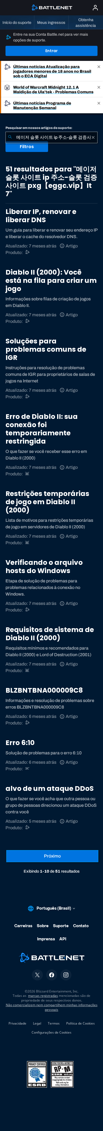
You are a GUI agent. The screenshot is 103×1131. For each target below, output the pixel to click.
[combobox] (51, 137)
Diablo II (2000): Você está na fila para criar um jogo (51, 280)
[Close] (99, 71)
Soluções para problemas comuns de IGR (45, 349)
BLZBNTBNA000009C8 (44, 690)
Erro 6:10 (20, 743)
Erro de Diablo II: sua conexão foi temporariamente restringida (41, 429)
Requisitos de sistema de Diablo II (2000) (49, 634)
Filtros (27, 146)
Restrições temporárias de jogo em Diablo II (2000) (47, 502)
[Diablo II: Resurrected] (28, 474)
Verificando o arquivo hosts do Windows (44, 567)
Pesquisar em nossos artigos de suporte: (38, 128)
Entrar (51, 50)
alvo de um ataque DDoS (49, 788)
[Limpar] (93, 137)
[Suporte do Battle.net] (28, 252)
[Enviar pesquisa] (9, 137)
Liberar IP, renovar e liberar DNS (40, 216)
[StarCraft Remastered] (28, 768)
